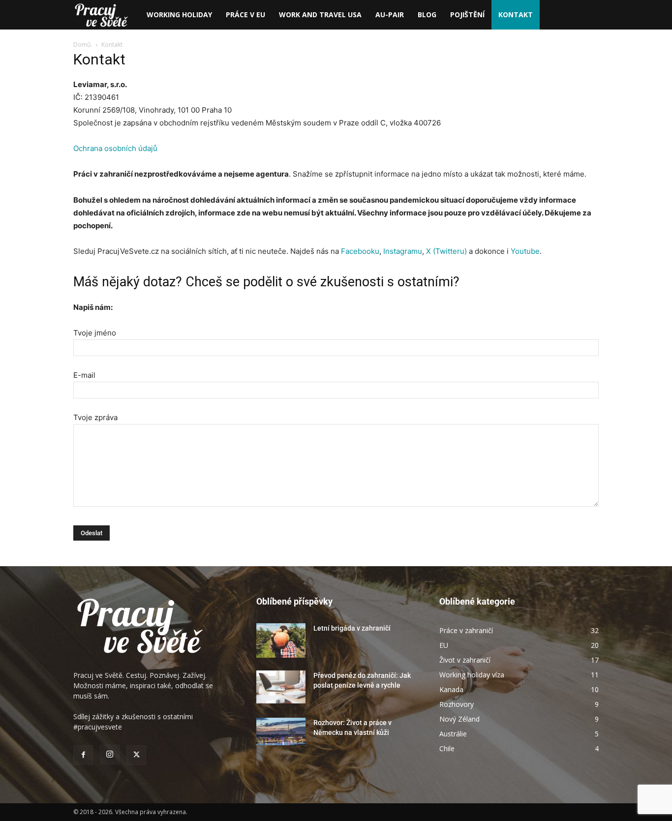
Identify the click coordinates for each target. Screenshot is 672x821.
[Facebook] (83, 755)
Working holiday (179, 14)
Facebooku (360, 251)
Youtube (525, 251)
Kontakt (515, 14)
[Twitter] (136, 755)
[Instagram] (110, 754)
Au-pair (389, 14)
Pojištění (467, 14)
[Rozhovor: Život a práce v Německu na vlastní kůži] (280, 731)
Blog (427, 14)
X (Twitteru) (446, 251)
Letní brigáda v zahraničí (352, 628)
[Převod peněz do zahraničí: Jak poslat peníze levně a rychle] (280, 686)
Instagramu (402, 251)
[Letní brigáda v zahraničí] (280, 640)
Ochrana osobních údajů (115, 148)
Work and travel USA (320, 14)
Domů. (83, 44)
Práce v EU (245, 14)
